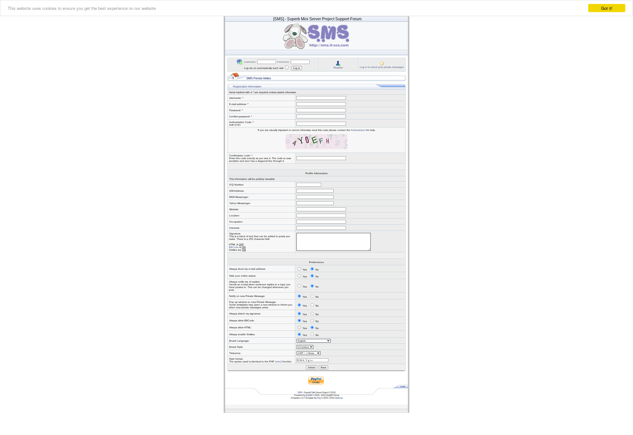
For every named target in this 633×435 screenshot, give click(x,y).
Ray (319, 397)
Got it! (606, 8)
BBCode (234, 247)
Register (338, 67)
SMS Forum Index (258, 78)
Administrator (358, 130)
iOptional (338, 397)
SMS (299, 392)
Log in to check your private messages (382, 67)
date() (278, 361)
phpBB (309, 395)
